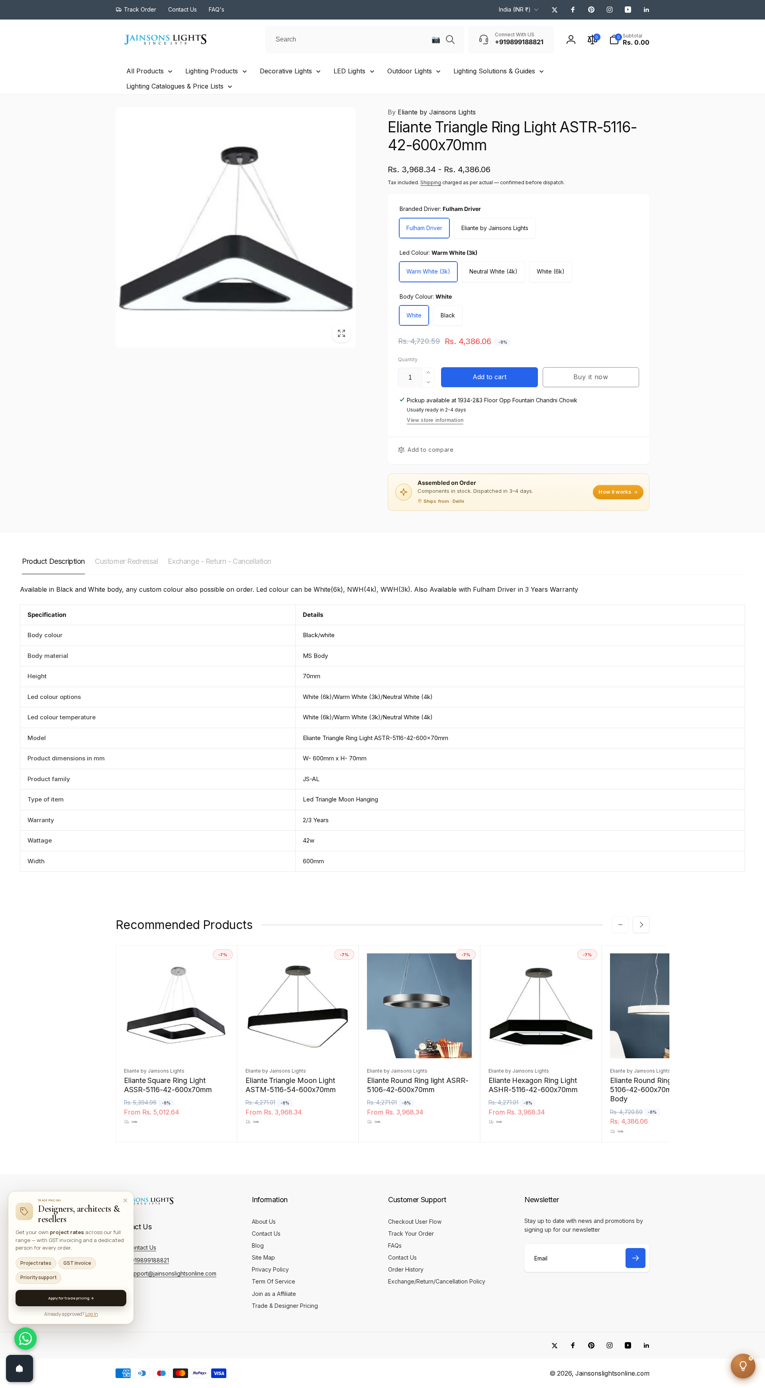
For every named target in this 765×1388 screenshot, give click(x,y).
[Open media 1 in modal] (236, 227)
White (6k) (551, 271)
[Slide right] (641, 924)
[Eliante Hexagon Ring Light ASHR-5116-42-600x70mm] (541, 1043)
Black (448, 315)
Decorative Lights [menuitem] (286, 71)
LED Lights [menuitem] (349, 71)
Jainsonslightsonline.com (612, 1373)
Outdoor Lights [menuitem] (409, 71)
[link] (136, 9)
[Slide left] (620, 924)
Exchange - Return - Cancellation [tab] (219, 561)
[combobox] (364, 39)
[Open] (19, 1368)
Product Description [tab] (53, 561)
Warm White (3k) (428, 271)
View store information (435, 420)
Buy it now (590, 377)
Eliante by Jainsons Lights (432, 112)
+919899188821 (148, 1260)
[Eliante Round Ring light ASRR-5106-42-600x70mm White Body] (663, 1043)
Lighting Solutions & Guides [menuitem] (494, 71)
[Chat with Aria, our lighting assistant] (743, 1366)
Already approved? (71, 1314)
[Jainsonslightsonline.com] (145, 1205)
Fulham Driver (424, 227)
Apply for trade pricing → (71, 1298)
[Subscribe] (635, 1258)
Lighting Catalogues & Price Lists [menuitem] (175, 86)
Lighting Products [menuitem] (211, 71)
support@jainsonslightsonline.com (172, 1273)
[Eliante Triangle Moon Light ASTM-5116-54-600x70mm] (298, 1043)
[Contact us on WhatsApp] (25, 1338)
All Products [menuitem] (145, 71)
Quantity (408, 359)
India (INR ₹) (515, 9)
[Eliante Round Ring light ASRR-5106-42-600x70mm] (420, 1043)
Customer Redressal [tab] (126, 561)
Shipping (430, 182)
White (414, 315)
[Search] (450, 39)
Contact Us (142, 1247)
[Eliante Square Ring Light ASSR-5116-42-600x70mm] (177, 1043)
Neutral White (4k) (493, 271)
